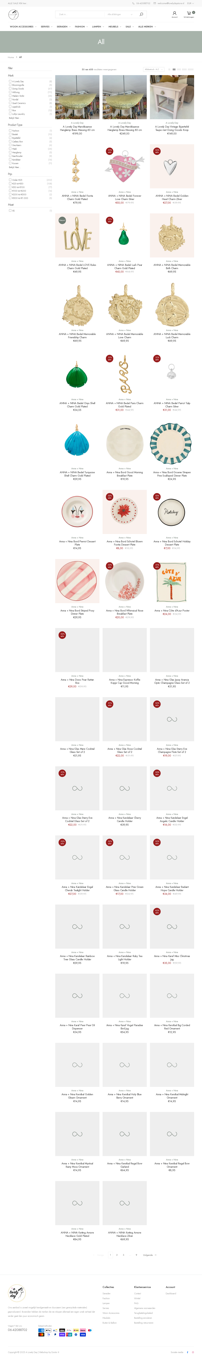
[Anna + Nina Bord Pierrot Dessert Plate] (77, 512)
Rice (14, 110)
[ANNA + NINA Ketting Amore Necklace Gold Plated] (77, 1203)
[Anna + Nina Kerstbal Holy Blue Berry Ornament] (125, 1065)
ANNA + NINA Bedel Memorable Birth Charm (172, 266)
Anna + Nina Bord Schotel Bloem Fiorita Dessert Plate (125, 543)
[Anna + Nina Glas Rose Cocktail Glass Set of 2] (125, 719)
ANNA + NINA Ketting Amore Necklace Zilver (124, 1234)
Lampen (106, 1303)
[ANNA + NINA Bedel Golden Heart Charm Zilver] (172, 166)
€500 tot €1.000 (20, 198)
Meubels (106, 1317)
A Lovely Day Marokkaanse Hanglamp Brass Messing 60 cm (77, 128)
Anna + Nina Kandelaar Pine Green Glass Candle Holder (125, 888)
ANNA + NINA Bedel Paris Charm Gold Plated (124, 404)
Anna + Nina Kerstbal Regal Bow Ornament (172, 1165)
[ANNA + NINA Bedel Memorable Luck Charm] (172, 305)
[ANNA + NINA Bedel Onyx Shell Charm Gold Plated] (77, 374)
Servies (106, 1308)
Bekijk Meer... (15, 118)
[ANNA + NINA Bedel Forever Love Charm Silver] (125, 166)
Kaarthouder (17, 156)
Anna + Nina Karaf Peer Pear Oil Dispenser (77, 1026)
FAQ (136, 1303)
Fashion (15, 130)
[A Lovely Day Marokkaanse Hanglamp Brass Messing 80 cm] (125, 97)
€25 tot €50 (17, 183)
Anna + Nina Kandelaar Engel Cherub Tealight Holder (77, 888)
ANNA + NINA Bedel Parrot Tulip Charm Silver (172, 404)
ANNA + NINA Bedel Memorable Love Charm (124, 335)
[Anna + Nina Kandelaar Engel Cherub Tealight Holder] (77, 857)
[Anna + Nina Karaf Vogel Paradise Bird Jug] (125, 996)
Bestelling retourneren (143, 1322)
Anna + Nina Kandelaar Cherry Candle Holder (124, 819)
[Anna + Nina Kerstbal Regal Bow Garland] (125, 1134)
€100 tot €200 (19, 190)
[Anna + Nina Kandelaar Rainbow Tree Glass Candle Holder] (77, 927)
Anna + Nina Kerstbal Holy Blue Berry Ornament (125, 1095)
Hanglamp (16, 152)
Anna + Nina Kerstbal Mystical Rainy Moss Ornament (77, 1165)
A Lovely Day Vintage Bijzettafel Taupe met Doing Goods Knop (172, 128)
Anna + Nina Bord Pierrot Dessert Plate (77, 543)
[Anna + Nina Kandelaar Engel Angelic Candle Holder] (172, 788)
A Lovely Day (18, 81)
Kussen (15, 163)
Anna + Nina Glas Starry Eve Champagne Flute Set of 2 (172, 750)
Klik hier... (23, 3)
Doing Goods (18, 88)
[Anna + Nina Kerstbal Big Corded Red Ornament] (172, 996)
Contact (137, 1293)
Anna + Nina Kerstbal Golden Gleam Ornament (77, 1095)
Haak (14, 148)
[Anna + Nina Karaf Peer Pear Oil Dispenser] (77, 996)
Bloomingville (18, 85)
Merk (11, 76)
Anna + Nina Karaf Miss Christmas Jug (172, 957)
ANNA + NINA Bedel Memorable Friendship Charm (77, 335)
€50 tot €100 (18, 187)
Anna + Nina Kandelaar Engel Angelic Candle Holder (172, 819)
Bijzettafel (16, 138)
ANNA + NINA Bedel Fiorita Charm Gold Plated (77, 197)
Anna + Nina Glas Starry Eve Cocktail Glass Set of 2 (77, 819)
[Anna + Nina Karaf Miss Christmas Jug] (172, 927)
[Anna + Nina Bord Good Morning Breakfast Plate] (125, 443)
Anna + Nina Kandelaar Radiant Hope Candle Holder (172, 888)
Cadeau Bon (17, 141)
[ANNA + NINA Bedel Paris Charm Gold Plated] (125, 374)
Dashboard (171, 1293)
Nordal (15, 99)
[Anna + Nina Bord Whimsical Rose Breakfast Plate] (125, 581)
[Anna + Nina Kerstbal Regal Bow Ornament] (172, 1134)
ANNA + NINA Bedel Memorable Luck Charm (172, 335)
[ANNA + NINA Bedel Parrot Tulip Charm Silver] (172, 374)
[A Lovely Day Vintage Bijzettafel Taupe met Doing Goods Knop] (172, 97)
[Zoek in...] (141, 14)
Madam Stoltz (18, 95)
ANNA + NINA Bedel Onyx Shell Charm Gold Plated (77, 404)
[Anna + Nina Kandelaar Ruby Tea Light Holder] (125, 927)
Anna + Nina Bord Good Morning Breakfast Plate (125, 473)
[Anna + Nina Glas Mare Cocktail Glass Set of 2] (77, 719)
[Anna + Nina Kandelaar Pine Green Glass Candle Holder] (125, 857)
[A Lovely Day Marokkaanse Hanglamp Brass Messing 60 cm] (77, 97)
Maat (10, 205)
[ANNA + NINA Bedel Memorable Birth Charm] (172, 235)
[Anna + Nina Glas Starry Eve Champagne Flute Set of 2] (172, 719)
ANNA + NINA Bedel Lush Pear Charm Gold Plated (124, 266)
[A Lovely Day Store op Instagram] (193, 1352)
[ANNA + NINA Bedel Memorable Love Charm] (125, 305)
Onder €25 (17, 180)
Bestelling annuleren (143, 1317)
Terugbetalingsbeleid (143, 1313)
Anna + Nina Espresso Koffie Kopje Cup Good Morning (124, 681)
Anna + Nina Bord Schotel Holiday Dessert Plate (172, 543)
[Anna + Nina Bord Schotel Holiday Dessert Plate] (172, 512)
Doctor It (55, 1352)
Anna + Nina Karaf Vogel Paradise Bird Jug (124, 1026)
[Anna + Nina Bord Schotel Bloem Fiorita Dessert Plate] (125, 512)
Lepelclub (16, 106)
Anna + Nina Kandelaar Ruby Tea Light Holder (124, 957)
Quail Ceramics (19, 103)
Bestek (15, 134)
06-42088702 (17, 1330)
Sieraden (106, 1293)
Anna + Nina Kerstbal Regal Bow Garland (124, 1165)
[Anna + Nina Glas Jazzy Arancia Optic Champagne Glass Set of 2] (172, 650)
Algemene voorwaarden (144, 1308)
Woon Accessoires (111, 1313)
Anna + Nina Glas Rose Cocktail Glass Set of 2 (124, 750)
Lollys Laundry (18, 114)
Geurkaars (16, 145)
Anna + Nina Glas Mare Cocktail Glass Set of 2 (77, 750)
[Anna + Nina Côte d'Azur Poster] (172, 581)
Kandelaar (16, 159)
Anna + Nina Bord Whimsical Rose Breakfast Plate (124, 612)
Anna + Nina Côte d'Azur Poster (171, 610)
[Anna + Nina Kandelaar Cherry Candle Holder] (125, 788)
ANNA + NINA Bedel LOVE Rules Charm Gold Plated (77, 266)
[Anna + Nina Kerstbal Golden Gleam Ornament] (77, 1065)
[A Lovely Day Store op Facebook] (187, 1352)
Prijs (10, 174)
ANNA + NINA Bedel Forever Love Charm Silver (124, 197)
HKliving (16, 92)
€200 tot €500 (19, 194)
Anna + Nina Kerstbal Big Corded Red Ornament (172, 1026)
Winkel (137, 1298)
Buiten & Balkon (110, 1322)
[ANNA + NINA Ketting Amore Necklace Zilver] (125, 1203)
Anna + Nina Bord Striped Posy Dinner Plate (77, 612)
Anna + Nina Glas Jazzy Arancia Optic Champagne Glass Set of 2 (172, 681)
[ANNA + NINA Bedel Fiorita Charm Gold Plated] (77, 166)
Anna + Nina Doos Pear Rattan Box (77, 681)
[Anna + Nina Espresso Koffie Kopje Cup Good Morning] (125, 650)
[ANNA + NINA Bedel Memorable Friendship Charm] (77, 305)
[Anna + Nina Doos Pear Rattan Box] (77, 650)
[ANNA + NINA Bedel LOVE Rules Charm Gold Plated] (77, 235)
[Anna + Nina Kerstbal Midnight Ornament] (172, 1065)
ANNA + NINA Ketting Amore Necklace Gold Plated (77, 1234)
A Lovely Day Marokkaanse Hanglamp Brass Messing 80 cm (124, 128)
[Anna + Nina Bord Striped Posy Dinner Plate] (77, 581)
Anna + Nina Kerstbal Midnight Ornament (172, 1095)
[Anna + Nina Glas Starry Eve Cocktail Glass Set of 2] (77, 788)
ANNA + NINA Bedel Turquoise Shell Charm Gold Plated (77, 473)
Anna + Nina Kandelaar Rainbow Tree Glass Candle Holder (77, 957)
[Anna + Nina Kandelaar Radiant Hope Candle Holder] (172, 857)
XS (13, 210)
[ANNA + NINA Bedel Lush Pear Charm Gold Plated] (125, 235)
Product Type (15, 125)
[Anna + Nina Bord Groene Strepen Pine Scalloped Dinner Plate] (172, 443)
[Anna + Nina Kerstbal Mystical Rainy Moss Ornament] (77, 1134)
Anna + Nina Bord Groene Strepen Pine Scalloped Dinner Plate (172, 473)
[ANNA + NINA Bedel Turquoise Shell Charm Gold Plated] (77, 443)
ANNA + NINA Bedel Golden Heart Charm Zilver (172, 197)
